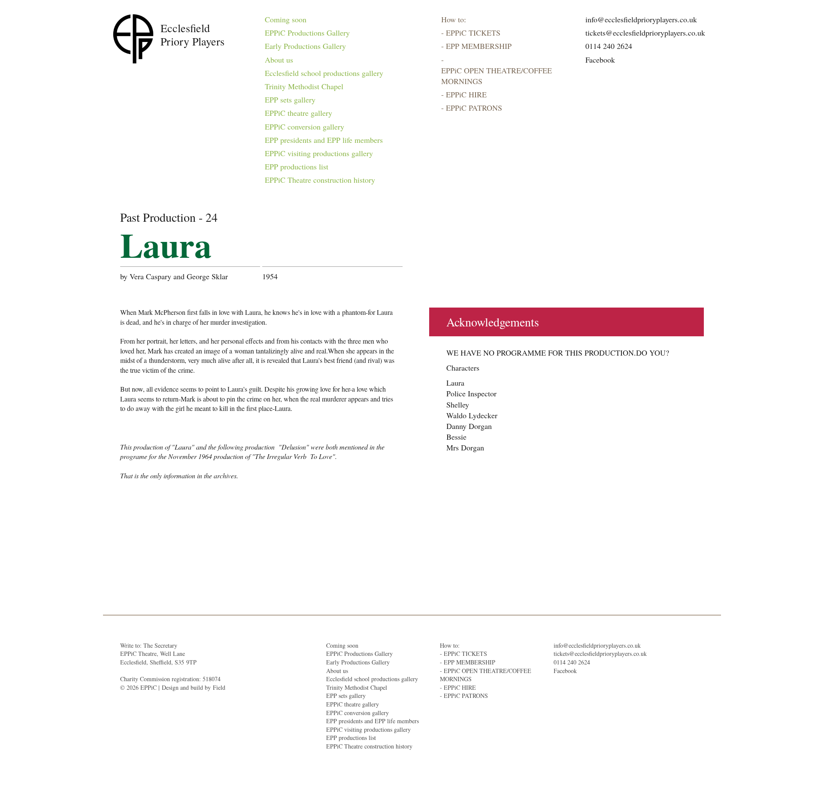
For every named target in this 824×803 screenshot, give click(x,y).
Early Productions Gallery (305, 46)
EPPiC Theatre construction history (320, 180)
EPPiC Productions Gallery (307, 32)
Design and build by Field (193, 687)
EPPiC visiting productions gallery (319, 153)
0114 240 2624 (608, 46)
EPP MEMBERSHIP (479, 46)
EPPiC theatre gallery (298, 113)
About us (279, 59)
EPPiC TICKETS (473, 32)
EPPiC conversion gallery (304, 126)
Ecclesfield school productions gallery (324, 73)
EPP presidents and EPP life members (324, 140)
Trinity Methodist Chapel (304, 86)
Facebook (600, 59)
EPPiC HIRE (466, 94)
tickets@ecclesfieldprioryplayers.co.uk (645, 32)
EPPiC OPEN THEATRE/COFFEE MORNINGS (496, 75)
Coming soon (285, 19)
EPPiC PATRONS (474, 108)
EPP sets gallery (290, 99)
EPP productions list (296, 166)
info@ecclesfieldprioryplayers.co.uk (641, 19)
